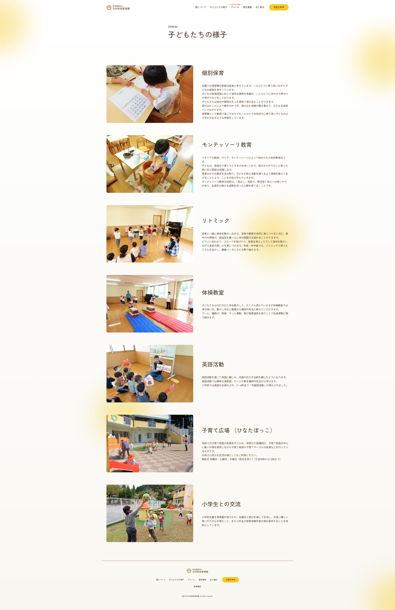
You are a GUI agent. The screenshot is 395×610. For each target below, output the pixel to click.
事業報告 (197, 586)
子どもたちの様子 (218, 7)
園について (200, 7)
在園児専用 (278, 7)
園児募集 (247, 7)
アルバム (235, 6)
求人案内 (260, 7)
